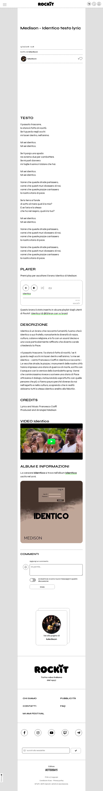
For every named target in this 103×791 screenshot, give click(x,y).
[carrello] (89, 4)
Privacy (2, 779)
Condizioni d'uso (46, 780)
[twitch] (65, 732)
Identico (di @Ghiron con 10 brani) (49, 313)
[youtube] (51, 732)
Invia (42, 587)
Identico (27, 293)
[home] (46, 4)
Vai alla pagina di (51, 637)
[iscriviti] (76, 750)
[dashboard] (99, 4)
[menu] (4, 4)
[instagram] (38, 732)
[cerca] (94, 4)
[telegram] (78, 732)
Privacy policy (58, 780)
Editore (50, 767)
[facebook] (24, 732)
